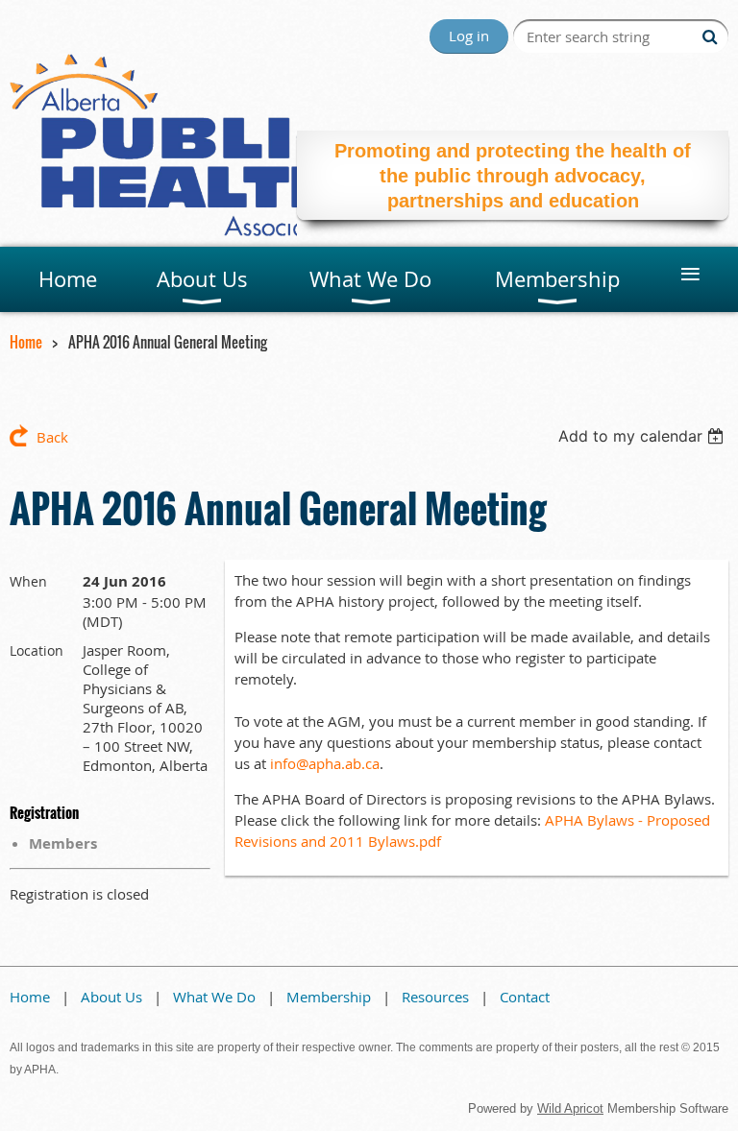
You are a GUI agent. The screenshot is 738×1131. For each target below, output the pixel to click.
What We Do (214, 996)
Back (52, 436)
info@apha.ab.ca (325, 763)
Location (36, 650)
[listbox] (643, 435)
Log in (469, 35)
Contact (525, 996)
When (28, 581)
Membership (328, 996)
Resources (435, 996)
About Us (111, 996)
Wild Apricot (570, 1108)
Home (26, 341)
